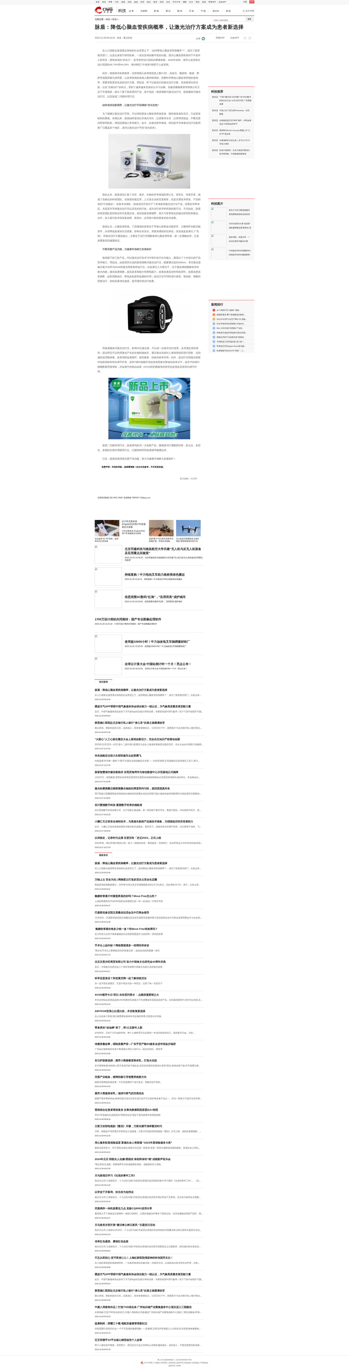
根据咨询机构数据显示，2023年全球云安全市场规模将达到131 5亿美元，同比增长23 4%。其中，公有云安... (147, 885)
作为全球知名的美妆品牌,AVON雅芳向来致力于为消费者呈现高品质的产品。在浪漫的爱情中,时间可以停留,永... (148, 1000)
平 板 (203, 11)
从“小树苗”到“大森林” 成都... (229, 310)
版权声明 (180, 1363)
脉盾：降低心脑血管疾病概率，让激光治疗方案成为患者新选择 (131, 689)
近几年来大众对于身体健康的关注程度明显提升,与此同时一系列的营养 (129, 934)
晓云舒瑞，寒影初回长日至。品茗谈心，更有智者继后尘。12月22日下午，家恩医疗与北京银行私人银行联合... (148, 728)
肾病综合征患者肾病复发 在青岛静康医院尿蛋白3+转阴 (126, 1109)
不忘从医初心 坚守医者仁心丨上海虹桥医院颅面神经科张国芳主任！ (134, 1257)
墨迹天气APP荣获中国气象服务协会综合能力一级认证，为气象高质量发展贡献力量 (143, 706)
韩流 (197, 2)
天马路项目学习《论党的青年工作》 (115, 1175)
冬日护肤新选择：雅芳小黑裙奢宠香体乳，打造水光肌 (126, 1060)
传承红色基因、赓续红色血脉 (111, 1241)
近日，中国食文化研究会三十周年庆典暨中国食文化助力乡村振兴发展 (128, 967)
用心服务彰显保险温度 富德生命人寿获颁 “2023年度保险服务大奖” (133, 1142)
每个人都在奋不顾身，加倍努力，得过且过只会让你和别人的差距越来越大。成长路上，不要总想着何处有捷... (148, 1345)
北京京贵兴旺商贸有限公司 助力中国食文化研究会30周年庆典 (130, 961)
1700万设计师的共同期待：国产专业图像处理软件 (128, 619)
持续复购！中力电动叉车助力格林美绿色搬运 (155, 574)
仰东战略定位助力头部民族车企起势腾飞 (118, 755)
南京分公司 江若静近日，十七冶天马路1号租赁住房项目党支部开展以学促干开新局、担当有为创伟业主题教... (148, 1197)
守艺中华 (176, 2)
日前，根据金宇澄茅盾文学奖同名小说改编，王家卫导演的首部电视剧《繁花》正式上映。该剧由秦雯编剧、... (148, 1131)
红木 (191, 2)
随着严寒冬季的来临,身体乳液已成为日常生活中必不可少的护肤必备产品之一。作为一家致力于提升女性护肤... (148, 1098)
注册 (245, 2)
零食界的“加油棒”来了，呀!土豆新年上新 (118, 1027)
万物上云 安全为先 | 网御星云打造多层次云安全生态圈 (126, 879)
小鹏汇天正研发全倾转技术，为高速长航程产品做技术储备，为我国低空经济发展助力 (144, 821)
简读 (204, 2)
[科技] (104, 10)
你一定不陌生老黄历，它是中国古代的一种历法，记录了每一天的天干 (128, 983)
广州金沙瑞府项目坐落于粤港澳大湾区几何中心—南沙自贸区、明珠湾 (128, 1049)
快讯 (114, 19)
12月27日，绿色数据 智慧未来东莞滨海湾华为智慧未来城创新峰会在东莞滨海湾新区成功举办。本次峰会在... (147, 777)
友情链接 (195, 1363)
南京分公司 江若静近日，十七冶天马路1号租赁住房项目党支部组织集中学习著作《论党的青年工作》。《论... (148, 1181)
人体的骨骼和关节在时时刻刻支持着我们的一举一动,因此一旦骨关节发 (129, 901)
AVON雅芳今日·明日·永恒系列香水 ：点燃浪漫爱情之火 (127, 994)
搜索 (249, 19)
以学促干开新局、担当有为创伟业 (114, 1192)
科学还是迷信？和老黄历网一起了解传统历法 (121, 978)
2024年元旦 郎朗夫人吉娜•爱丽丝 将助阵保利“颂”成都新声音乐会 (133, 1159)
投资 (155, 2)
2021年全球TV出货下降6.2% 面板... (232, 319)
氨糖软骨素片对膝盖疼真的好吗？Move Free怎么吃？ (126, 896)
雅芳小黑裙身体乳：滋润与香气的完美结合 (119, 1093)
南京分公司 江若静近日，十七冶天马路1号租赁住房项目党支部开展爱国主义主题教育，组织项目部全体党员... (148, 1246)
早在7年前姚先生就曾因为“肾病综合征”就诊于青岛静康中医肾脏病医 (128, 1115)
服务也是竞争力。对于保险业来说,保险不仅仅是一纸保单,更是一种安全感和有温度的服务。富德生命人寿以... (147, 1148)
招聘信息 (172, 1363)
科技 (130, 2)
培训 (162, 2)
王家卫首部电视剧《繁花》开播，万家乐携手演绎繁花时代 (128, 1126)
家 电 (156, 11)
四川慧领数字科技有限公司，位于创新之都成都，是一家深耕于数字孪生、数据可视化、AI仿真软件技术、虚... (148, 810)
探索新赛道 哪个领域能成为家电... (231, 315)
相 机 (228, 11)
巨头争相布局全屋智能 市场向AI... (231, 324)
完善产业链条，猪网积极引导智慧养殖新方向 (121, 1077)
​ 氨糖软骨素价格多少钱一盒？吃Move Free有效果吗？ (126, 928)
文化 (168, 2)
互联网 (144, 11)
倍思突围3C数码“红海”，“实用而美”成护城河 (155, 597)
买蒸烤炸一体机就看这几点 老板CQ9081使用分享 (123, 1208)
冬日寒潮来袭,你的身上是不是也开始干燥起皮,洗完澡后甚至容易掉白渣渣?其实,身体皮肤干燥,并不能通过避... (147, 1065)
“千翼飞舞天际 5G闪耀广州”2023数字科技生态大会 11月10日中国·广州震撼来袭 (235, 100)
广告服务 (156, 1363)
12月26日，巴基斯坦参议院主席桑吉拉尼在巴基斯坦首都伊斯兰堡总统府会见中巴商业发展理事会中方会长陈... (148, 918)
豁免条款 (187, 1363)
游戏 (123, 2)
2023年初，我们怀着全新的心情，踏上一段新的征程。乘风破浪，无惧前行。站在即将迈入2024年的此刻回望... (148, 843)
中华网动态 (204, 1363)
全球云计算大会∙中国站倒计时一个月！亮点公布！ (158, 664)
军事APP (212, 2)
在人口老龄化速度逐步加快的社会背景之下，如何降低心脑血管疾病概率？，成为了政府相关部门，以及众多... (148, 695)
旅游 (136, 2)
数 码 (179, 11)
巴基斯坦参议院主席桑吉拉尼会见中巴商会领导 (122, 912)
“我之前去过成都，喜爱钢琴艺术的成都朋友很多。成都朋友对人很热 (128, 1164)
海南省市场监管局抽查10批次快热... (232, 333)
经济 (142, 2)
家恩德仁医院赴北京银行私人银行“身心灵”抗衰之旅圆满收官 (130, 722)
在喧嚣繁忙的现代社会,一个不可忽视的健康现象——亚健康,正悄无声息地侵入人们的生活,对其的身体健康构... (148, 1328)
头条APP (222, 2)
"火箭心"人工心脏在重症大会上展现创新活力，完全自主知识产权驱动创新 (137, 739)
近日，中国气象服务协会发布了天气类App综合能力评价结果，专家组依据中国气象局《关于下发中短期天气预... (149, 711)
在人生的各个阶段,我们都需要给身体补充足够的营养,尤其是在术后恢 (128, 1016)
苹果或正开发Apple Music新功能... (231, 346)
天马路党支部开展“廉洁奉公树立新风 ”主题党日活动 (125, 1224)
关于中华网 (148, 1363)
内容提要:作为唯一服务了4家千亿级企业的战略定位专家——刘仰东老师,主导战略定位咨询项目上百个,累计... (147, 761)
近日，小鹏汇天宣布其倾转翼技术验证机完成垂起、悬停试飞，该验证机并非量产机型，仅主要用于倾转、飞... (148, 826)
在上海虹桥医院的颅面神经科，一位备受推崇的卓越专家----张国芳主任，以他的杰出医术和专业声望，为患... (147, 1263)
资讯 (104, 2)
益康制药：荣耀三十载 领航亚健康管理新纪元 (121, 1323)
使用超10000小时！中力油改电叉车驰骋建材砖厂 (157, 641)
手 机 (191, 11)
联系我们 (164, 1363)
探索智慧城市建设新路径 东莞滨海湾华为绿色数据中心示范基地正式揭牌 (136, 772)
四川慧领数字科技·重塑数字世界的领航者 (118, 805)
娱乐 (149, 2)
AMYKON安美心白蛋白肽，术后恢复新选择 (120, 1011)
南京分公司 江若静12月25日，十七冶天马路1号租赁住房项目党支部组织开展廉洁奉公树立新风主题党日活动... (148, 1230)
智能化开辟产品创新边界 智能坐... (231, 337)
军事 (110, 2)
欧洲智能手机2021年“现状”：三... (231, 351)
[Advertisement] (141, 512)
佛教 (185, 2)
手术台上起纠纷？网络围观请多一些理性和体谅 (122, 945)
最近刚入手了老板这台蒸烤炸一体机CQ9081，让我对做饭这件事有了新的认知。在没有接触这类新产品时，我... (149, 1213)
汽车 (117, 2)
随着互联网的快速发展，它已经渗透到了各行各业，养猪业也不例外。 (128, 1082)
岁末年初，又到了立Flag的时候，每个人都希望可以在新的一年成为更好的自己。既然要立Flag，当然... (145, 1033)
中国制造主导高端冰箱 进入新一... (231, 342)
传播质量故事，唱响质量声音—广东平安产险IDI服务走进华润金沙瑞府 (135, 1044)
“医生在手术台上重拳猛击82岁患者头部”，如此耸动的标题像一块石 (127, 950)
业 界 (131, 11)
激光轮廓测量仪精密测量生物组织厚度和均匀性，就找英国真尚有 (132, 788)
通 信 (168, 11)
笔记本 (216, 11)
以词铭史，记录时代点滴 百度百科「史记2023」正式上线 (128, 837)
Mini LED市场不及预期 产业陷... (230, 328)
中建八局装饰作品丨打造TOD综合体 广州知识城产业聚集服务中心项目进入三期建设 (143, 1307)
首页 (98, 2)
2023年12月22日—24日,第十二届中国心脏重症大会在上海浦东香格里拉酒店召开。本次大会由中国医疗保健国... (149, 744)
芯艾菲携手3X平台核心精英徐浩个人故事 (118, 1340)
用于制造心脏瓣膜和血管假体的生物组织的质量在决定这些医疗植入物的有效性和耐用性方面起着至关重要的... (148, 793)
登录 (252, 2)
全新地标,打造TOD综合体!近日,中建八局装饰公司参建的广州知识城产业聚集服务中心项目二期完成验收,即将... (148, 1312)
